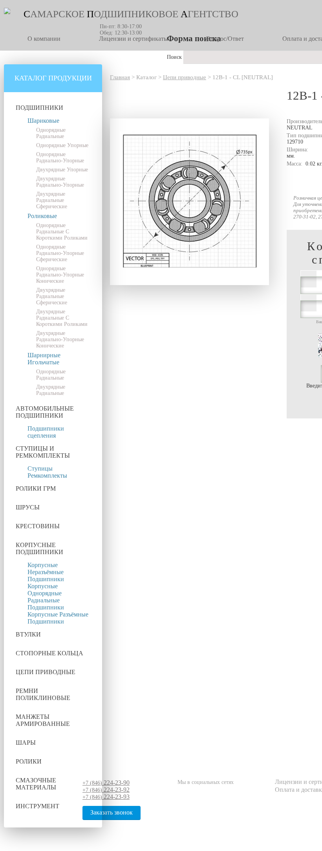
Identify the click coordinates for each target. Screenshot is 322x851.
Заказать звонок (111, 812)
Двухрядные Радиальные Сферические (51, 200)
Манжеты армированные (43, 720)
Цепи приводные (45, 672)
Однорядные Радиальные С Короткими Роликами (62, 231)
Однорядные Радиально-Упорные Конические (60, 274)
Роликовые (42, 216)
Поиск (175, 57)
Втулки (28, 634)
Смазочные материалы (36, 784)
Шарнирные (43, 355)
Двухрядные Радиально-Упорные (60, 182)
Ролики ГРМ (36, 488)
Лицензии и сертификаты (133, 38)
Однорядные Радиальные (51, 133)
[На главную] (7, 12)
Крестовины (38, 526)
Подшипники (39, 107)
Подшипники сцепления (45, 432)
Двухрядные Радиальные (50, 390)
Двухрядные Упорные (62, 170)
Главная (120, 77)
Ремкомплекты (47, 475)
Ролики (29, 761)
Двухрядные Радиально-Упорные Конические (60, 339)
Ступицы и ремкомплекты (43, 452)
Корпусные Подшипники (39, 548)
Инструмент (37, 806)
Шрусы (28, 507)
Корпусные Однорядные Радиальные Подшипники (45, 597)
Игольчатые (43, 362)
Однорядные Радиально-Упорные (60, 157)
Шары (26, 742)
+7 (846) (106, 783)
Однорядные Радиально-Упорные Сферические (60, 253)
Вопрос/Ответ (225, 38)
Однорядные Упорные (62, 145)
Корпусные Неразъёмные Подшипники (45, 572)
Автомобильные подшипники (45, 412)
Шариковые (43, 120)
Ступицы (40, 468)
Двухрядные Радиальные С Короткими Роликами (62, 318)
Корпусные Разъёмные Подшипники (57, 618)
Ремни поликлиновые (43, 694)
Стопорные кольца (49, 653)
